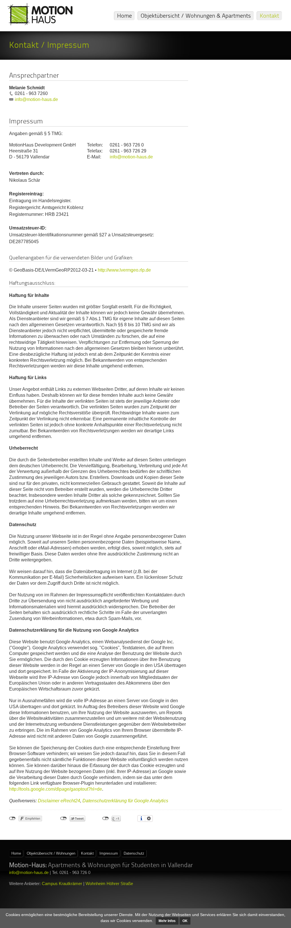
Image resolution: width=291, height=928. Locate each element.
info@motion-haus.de (36, 99)
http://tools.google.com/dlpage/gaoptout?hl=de (55, 789)
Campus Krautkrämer (62, 883)
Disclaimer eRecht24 (59, 800)
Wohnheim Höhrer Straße (109, 883)
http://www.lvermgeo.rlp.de (124, 270)
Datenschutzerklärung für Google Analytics (125, 800)
